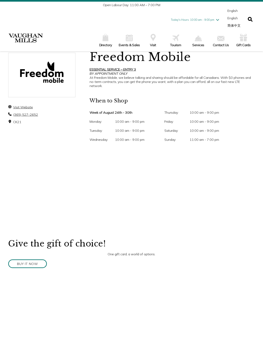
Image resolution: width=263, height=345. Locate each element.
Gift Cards (243, 45)
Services (198, 45)
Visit (153, 45)
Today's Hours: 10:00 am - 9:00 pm (192, 19)
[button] (250, 19)
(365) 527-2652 (25, 114)
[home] (25, 40)
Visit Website (23, 107)
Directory (105, 45)
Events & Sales (129, 45)
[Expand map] (131, 197)
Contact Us (221, 45)
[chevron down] (217, 19)
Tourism (175, 45)
